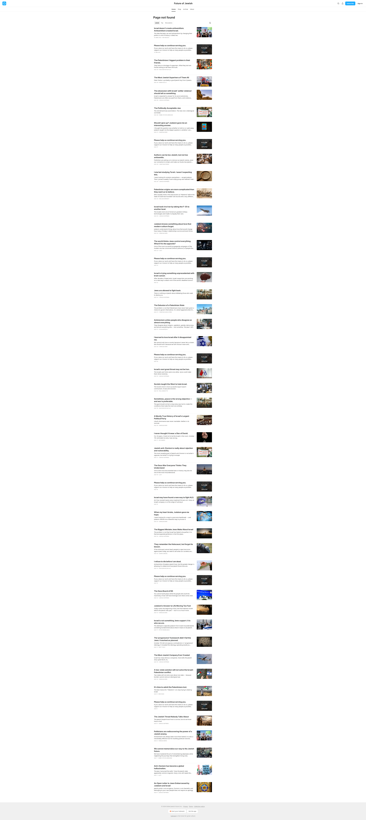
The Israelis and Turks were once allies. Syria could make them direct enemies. (172, 373)
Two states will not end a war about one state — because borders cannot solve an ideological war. (172, 676)
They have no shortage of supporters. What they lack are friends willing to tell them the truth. (172, 66)
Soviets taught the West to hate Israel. (170, 384)
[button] (173, 9)
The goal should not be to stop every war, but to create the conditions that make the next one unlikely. (173, 405)
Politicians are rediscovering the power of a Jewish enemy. (173, 732)
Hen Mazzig (165, 37)
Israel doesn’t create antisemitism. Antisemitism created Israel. (169, 29)
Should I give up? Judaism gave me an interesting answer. (170, 124)
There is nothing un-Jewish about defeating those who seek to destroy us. (173, 294)
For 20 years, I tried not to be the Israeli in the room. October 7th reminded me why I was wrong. (174, 437)
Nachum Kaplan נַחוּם (165, 69)
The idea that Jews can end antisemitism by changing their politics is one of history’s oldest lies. (173, 34)
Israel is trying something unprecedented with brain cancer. (174, 274)
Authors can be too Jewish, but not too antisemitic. (171, 156)
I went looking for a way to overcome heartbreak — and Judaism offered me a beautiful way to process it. (172, 518)
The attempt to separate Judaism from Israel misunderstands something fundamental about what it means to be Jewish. (174, 627)
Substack (173, 816)
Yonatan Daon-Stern (165, 312)
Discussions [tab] (168, 23)
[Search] (338, 3)
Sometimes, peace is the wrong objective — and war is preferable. (173, 400)
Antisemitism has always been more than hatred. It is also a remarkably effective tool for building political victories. (173, 737)
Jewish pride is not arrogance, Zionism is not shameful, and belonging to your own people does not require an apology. (173, 789)
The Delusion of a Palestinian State (169, 305)
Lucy (160, 250)
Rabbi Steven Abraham (166, 115)
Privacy (185, 806)
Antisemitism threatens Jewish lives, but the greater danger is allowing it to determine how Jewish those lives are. (174, 565)
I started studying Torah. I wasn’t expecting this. (173, 173)
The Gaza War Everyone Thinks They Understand (170, 466)
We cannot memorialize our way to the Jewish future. (174, 750)
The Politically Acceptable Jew (167, 108)
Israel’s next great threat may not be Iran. (172, 369)
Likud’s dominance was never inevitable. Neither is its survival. (171, 422)
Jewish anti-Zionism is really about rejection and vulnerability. (173, 449)
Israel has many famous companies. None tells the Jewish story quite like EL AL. (173, 659)
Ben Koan (161, 694)
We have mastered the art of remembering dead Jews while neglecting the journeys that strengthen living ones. (173, 755)
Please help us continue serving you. (170, 45)
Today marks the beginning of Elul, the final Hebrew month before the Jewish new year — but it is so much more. (173, 609)
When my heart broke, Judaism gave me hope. (171, 513)
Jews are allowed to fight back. (167, 290)
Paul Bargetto (163, 391)
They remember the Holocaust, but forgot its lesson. (173, 545)
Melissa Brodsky (164, 198)
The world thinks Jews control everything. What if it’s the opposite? (172, 242)
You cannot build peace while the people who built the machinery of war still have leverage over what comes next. (173, 595)
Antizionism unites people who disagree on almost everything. (173, 321)
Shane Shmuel (163, 553)
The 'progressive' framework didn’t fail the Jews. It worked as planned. (172, 639)
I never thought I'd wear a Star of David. (171, 433)
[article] (183, 34)
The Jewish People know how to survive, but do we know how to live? (172, 720)
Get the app (192, 811)
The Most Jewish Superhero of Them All (171, 77)
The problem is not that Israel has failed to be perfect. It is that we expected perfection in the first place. (173, 533)
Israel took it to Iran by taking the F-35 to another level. (171, 208)
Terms (191, 806)
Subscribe (350, 3)
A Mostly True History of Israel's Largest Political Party (171, 417)
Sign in (360, 3)
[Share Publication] (342, 3)
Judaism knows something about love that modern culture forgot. (172, 225)
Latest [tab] (157, 23)
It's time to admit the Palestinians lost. (170, 687)
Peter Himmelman (164, 630)
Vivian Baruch (163, 329)
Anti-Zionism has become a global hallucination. (169, 767)
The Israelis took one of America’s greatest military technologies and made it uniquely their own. (170, 213)
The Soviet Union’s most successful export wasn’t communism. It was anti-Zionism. (170, 388)
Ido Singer (162, 440)
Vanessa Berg (163, 132)
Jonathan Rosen (164, 164)
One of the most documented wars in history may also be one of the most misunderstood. (173, 471)
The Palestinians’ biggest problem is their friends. (172, 61)
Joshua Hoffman (164, 100)
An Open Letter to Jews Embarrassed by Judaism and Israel (171, 784)
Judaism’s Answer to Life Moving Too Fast (172, 606)
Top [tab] (162, 23)
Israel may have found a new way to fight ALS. (174, 497)
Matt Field (162, 647)
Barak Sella (163, 82)
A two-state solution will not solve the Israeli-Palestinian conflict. (174, 671)
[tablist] (163, 23)
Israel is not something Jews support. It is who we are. (172, 622)
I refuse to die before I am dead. (167, 561)
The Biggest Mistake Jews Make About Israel (173, 529)
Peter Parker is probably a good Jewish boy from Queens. (173, 80)
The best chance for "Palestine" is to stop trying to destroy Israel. (173, 691)
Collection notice (199, 806)
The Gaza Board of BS (163, 591)
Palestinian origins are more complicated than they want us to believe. (174, 190)
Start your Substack (178, 811)
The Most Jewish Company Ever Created (172, 655)
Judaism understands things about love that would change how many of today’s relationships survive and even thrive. (173, 230)
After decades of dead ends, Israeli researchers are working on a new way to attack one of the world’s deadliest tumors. (173, 279)
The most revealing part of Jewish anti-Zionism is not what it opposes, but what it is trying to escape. (173, 454)
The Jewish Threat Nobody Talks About (171, 717)
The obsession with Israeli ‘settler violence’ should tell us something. (173, 92)
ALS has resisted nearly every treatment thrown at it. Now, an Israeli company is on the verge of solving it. (174, 501)
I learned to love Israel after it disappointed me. (172, 338)
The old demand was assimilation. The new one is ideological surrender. (174, 112)
